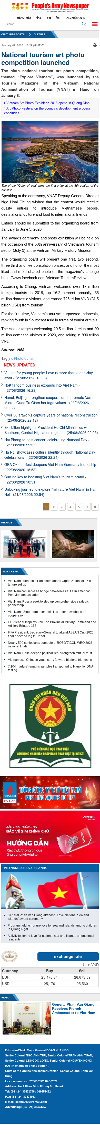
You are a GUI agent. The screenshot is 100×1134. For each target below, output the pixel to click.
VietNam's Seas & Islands (25, 868)
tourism (29, 358)
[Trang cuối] (94, 507)
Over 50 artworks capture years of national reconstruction (51, 417)
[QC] (50, 791)
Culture (39, 34)
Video (5, 997)
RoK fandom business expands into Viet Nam (42, 387)
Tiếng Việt (24, 17)
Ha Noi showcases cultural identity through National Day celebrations (49, 454)
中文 (39, 17)
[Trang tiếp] (87, 507)
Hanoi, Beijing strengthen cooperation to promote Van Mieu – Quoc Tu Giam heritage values (47, 402)
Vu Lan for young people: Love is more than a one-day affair (48, 375)
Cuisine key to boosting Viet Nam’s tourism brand (45, 479)
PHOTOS (6, 522)
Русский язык (75, 17)
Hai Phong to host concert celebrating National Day (46, 442)
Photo (18, 358)
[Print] (95, 44)
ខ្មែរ (57, 17)
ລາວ (49, 17)
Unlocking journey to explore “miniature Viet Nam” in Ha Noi (49, 492)
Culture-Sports (13, 34)
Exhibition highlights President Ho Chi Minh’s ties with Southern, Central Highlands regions (51, 430)
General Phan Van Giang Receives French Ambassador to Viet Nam (73, 1008)
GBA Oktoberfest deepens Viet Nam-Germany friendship (51, 467)
